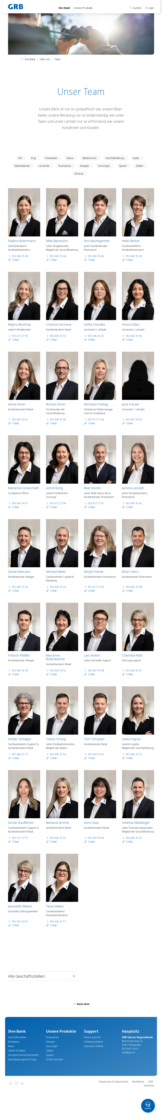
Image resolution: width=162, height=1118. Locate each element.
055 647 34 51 (20, 503)
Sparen (123, 166)
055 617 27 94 (58, 503)
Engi (33, 158)
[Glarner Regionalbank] (30, 6)
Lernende (44, 166)
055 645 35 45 (96, 336)
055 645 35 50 (58, 587)
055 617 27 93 (96, 587)
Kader (136, 158)
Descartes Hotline (93, 1046)
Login (150, 8)
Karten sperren (92, 1037)
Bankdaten (14, 1041)
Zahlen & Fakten (17, 1050)
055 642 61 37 (20, 754)
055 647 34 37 (20, 921)
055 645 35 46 (96, 256)
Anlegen (84, 166)
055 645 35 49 (134, 256)
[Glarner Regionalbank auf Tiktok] (10, 1083)
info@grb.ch (128, 1052)
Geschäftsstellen (17, 1037)
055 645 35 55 (58, 838)
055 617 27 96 (96, 419)
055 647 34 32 (58, 670)
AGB (150, 1081)
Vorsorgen (104, 166)
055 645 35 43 (58, 419)
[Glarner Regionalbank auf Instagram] (16, 1083)
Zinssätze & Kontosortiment (23, 1055)
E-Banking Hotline (93, 1041)
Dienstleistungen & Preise (22, 1059)
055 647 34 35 (96, 754)
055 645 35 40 (20, 256)
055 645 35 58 (20, 670)
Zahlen (139, 166)
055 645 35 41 (134, 670)
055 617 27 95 (20, 336)
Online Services (54, 1059)
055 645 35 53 (58, 336)
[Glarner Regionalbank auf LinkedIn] (22, 1083)
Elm (20, 158)
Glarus (70, 158)
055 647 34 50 (130, 1048)
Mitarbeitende (22, 166)
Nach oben (83, 1004)
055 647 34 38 (96, 670)
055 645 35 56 (20, 587)
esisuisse (149, 1085)
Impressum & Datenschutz (113, 1081)
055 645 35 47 (134, 838)
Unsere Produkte (83, 8)
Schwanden (51, 158)
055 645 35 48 (134, 587)
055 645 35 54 (58, 754)
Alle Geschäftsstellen (26, 976)
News (11, 1046)
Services (79, 173)
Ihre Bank (64, 8)
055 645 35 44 (58, 256)
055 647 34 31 (20, 419)
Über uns (45, 59)
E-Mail (15, 260)
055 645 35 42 (134, 503)
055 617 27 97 (20, 838)
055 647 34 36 (96, 838)
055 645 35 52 (134, 754)
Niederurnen (90, 158)
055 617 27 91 (96, 503)
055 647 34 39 (134, 419)
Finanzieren (64, 166)
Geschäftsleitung (115, 158)
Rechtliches (138, 1081)
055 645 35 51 (58, 921)
